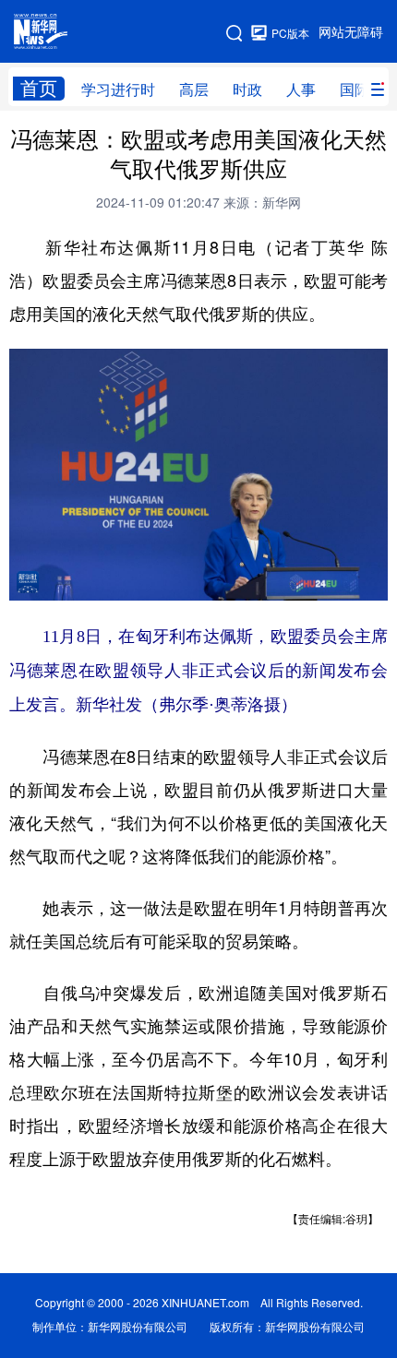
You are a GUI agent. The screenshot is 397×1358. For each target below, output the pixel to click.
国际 (354, 89)
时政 (247, 89)
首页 (38, 88)
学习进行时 (118, 89)
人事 (301, 89)
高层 (194, 89)
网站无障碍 (351, 32)
